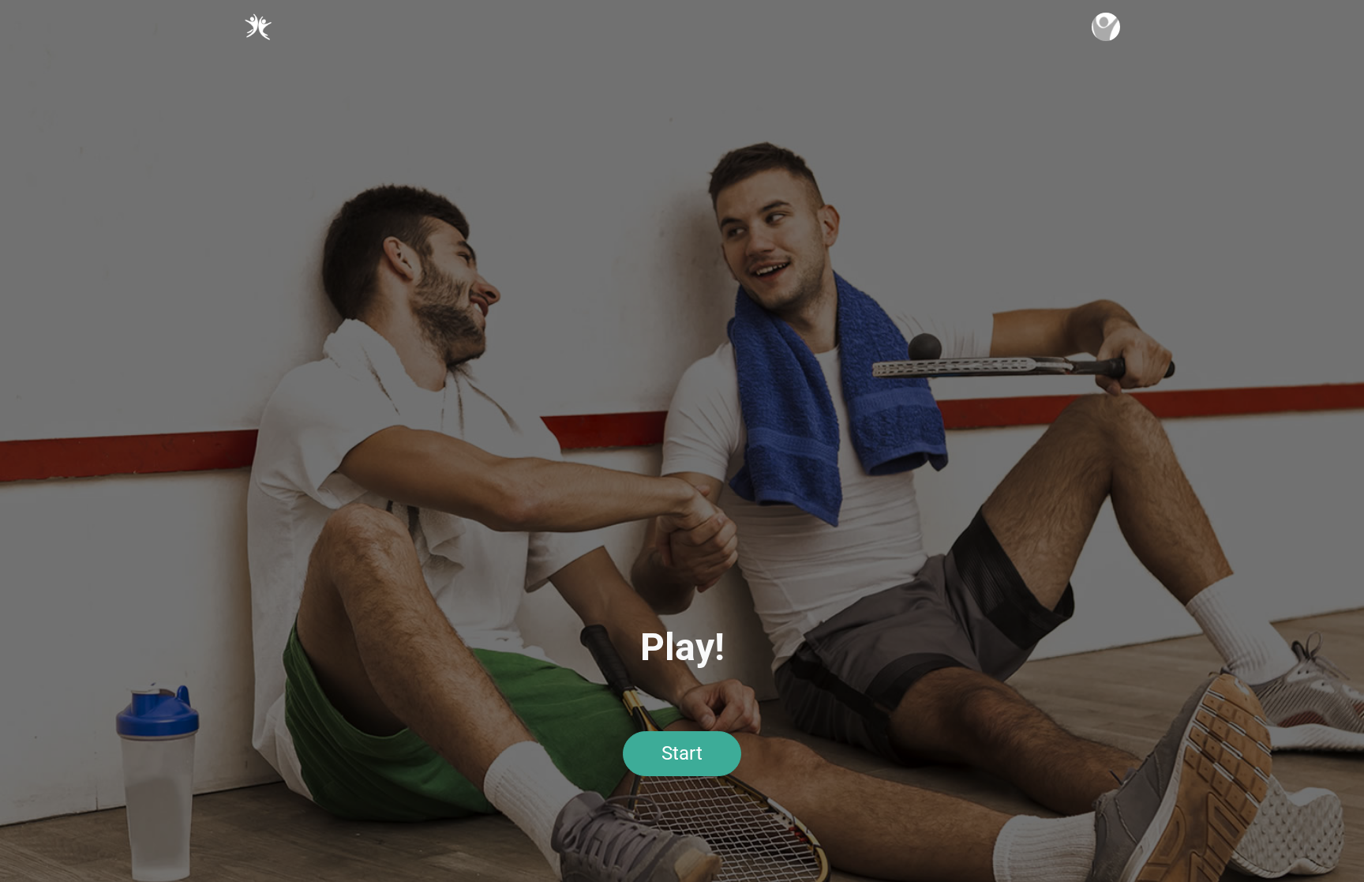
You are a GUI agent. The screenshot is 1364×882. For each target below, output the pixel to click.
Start (682, 753)
